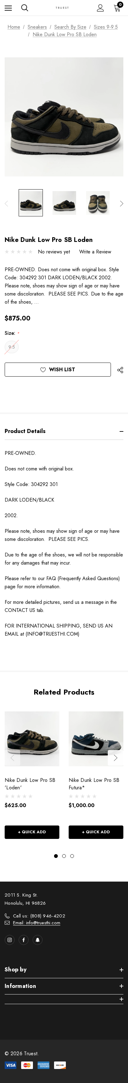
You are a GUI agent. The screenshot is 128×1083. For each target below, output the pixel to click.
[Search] (24, 8)
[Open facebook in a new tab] (24, 940)
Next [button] (121, 203)
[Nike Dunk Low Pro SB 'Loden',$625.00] (32, 738)
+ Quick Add (32, 832)
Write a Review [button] (95, 252)
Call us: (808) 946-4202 (39, 915)
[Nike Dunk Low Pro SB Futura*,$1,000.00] (96, 738)
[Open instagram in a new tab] (10, 940)
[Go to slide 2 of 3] (64, 856)
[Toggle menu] (8, 8)
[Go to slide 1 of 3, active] (56, 856)
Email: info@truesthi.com (36, 922)
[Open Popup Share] (120, 370)
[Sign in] (100, 8)
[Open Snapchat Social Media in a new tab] (38, 940)
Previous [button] (6, 203)
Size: (12, 333)
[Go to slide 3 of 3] (72, 856)
